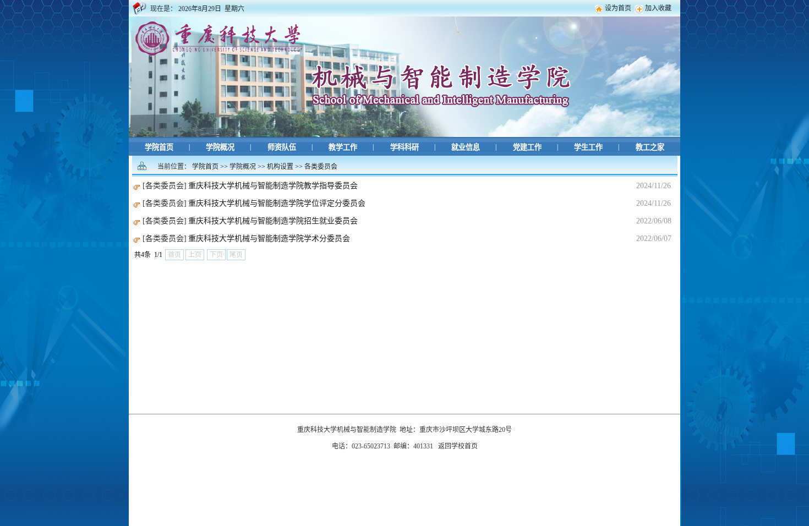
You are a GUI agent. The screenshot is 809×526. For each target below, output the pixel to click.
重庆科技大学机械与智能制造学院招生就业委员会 (273, 221)
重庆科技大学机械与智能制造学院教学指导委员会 (273, 186)
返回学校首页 (458, 446)
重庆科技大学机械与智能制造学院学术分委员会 (269, 238)
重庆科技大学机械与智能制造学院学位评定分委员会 (276, 203)
